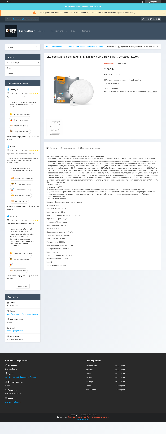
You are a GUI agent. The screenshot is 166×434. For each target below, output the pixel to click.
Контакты (86, 31)
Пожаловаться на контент (77, 417)
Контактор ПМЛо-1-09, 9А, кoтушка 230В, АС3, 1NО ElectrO (22, 169)
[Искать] (37, 47)
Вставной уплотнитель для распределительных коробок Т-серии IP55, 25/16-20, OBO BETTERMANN (22, 242)
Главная (41, 31)
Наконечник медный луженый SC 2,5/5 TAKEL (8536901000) (22, 230)
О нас (73, 31)
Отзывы (10, 73)
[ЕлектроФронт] (11, 31)
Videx (101, 47)
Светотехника (57, 47)
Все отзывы (22, 286)
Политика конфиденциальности (98, 417)
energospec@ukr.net (15, 331)
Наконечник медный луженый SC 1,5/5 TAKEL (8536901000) (22, 235)
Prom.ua (94, 415)
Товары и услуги (57, 31)
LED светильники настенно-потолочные (81, 47)
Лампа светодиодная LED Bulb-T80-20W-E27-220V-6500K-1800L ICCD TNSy (23, 104)
